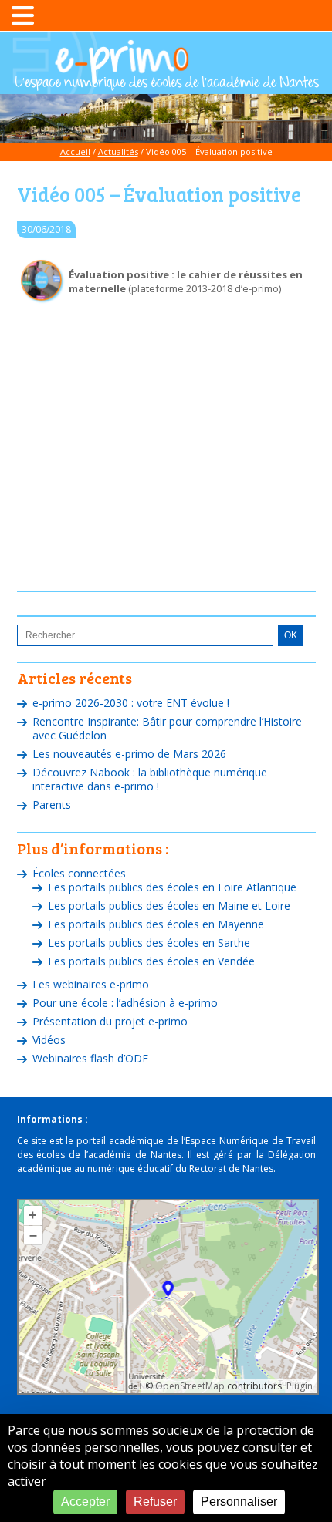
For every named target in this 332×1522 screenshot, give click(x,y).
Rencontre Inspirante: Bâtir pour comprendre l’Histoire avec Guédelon (167, 728)
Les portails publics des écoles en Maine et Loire (169, 905)
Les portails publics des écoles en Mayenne (156, 924)
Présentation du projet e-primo (110, 1021)
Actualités (118, 151)
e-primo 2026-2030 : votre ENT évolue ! (130, 702)
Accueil (75, 151)
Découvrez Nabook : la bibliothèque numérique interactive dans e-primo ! (149, 779)
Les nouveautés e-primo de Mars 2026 (129, 753)
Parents (51, 804)
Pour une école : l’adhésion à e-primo (125, 1002)
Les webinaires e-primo (90, 984)
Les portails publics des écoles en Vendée (151, 961)
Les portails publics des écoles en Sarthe (149, 942)
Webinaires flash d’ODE (90, 1058)
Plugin (298, 1385)
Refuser (155, 1501)
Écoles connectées (79, 873)
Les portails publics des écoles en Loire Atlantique (172, 887)
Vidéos (49, 1039)
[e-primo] (166, 83)
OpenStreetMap (190, 1385)
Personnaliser (239, 1501)
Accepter (85, 1501)
